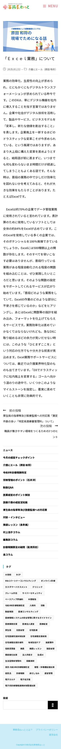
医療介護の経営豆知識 (15, 502)
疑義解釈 (30, 660)
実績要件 (50, 642)
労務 (43, 605)
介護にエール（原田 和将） (43, 69)
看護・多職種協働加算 (44, 667)
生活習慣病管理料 (13, 660)
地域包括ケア (34, 642)
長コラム (8, 554)
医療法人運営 (28, 623)
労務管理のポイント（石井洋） (20, 480)
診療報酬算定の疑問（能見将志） (21, 547)
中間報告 (32, 599)
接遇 (22, 648)
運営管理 (49, 673)
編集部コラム (10, 539)
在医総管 (20, 630)
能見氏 (8, 673)
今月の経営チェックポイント (19, 457)
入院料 (33, 605)
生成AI (40, 654)
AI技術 (8, 574)
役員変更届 (10, 648)
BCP (18, 574)
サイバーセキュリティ (32, 593)
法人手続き (27, 654)
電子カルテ (10, 679)
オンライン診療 (48, 580)
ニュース (8, 450)
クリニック (37, 586)
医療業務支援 (11, 623)
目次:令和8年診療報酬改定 (17, 667)
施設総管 (51, 648)
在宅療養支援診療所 (14, 642)
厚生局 (8, 630)
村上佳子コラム (11, 532)
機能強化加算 (11, 654)
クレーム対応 (11, 593)
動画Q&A (8, 487)
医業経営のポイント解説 (16, 495)
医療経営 (44, 623)
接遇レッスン (35, 648)
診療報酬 (20, 673)
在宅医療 (33, 630)
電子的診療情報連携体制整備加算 (20, 685)
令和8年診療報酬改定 (15, 472)
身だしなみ (34, 673)
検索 (5, 698)
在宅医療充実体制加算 (15, 636)
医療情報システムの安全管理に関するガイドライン (28, 617)
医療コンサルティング (28, 611)
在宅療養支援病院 (38, 636)
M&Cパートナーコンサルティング (20, 580)
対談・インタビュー (14, 517)
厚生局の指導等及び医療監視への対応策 (25, 509)
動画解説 (9, 611)
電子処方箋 (25, 679)
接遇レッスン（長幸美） (16, 524)
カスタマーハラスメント (16, 586)
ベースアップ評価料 (14, 599)
